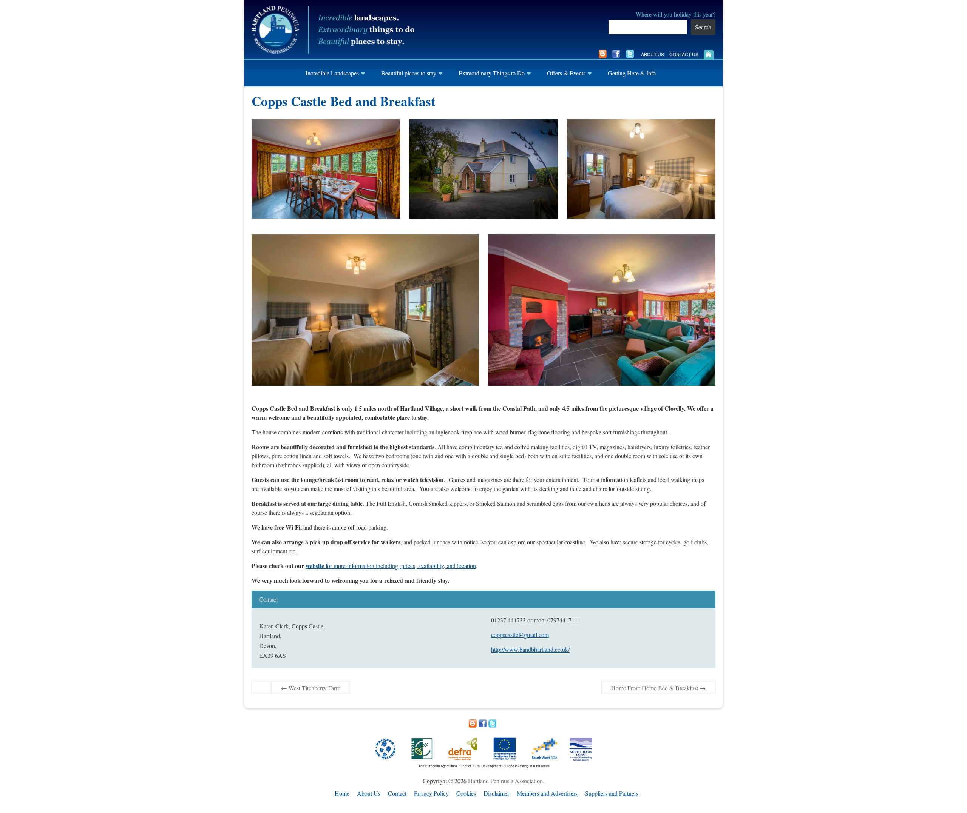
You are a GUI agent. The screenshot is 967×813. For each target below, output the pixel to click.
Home (342, 793)
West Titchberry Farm (310, 688)
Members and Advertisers (547, 793)
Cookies (466, 793)
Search (703, 27)
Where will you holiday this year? (675, 14)
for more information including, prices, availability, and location (391, 566)
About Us (652, 54)
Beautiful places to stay (408, 73)
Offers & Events (566, 73)
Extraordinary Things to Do (492, 73)
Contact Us (683, 54)
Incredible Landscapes (332, 73)
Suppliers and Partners (611, 793)
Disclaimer (496, 793)
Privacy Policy (431, 793)
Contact (397, 793)
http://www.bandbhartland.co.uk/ (530, 649)
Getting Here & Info (632, 73)
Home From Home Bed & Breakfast (658, 688)
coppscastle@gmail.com (520, 635)
